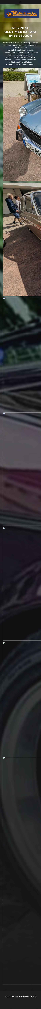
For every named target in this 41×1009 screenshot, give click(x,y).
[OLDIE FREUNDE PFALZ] (21, 13)
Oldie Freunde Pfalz (24, 997)
